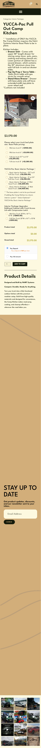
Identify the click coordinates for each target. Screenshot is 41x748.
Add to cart (19, 264)
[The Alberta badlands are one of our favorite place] (33, 729)
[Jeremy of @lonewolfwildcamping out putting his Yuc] (7, 704)
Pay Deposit (14, 248)
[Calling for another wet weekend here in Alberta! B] (33, 717)
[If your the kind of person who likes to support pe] (7, 729)
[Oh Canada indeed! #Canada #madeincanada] (20, 717)
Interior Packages (18, 19)
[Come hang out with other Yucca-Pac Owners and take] (20, 729)
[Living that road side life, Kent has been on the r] (33, 704)
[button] (37, 4)
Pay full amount (15, 257)
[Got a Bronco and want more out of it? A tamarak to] (7, 717)
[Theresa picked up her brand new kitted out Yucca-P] (20, 704)
